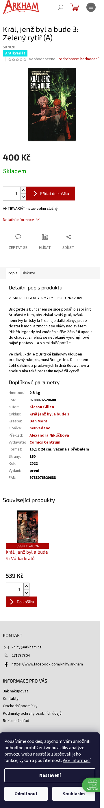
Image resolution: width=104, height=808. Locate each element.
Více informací (76, 760)
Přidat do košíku (54, 193)
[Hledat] (60, 7)
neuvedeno (40, 428)
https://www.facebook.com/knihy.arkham (47, 664)
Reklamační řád (16, 721)
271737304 (21, 656)
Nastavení (50, 775)
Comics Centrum (44, 442)
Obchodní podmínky (20, 706)
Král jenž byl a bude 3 (49, 414)
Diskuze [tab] (28, 273)
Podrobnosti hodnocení (78, 59)
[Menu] (91, 7)
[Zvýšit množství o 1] (23, 190)
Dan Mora (38, 421)
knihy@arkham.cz (27, 647)
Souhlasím (74, 794)
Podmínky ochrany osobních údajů (32, 713)
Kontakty (10, 699)
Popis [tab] (13, 273)
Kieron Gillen (41, 407)
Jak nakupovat (15, 691)
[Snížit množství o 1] (23, 197)
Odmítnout (26, 794)
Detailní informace (18, 220)
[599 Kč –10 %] (27, 526)
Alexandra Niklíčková (49, 435)
